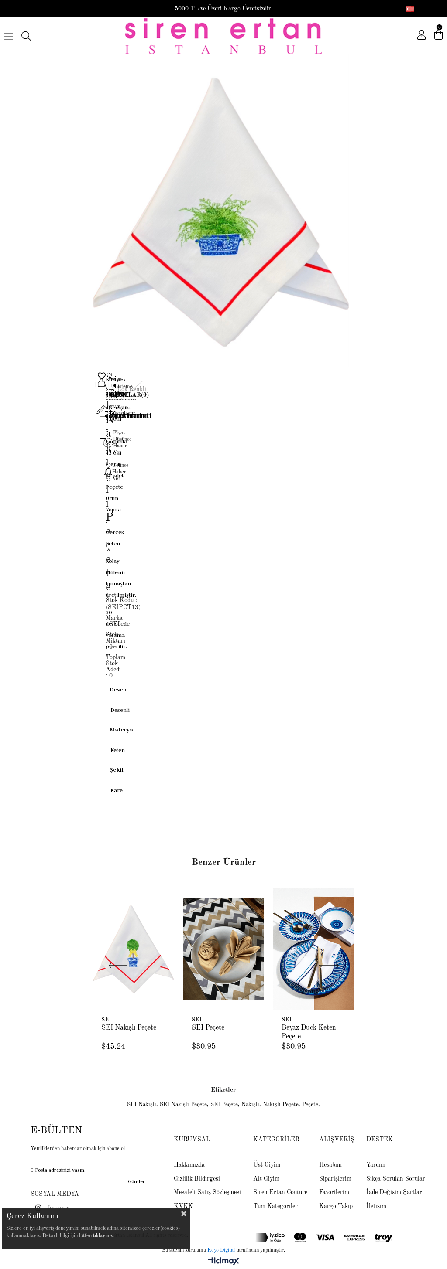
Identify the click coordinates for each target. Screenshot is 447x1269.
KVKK (183, 1206)
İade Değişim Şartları (395, 1192)
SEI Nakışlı (141, 1104)
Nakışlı (250, 1104)
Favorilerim (334, 1192)
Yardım (375, 1165)
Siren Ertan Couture (280, 1192)
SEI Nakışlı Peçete (128, 1027)
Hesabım (330, 1165)
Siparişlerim (335, 1179)
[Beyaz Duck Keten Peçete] (313, 949)
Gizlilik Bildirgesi (197, 1179)
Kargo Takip (336, 1206)
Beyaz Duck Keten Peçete (309, 1032)
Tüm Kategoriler (275, 1206)
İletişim (376, 1206)
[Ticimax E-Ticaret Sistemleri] (223, 1262)
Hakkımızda (189, 1165)
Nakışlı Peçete (281, 1104)
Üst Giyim (266, 1165)
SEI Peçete (208, 1027)
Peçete (310, 1104)
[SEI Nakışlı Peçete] (133, 949)
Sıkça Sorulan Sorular (395, 1179)
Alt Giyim (266, 1179)
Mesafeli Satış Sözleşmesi (207, 1192)
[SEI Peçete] (224, 949)
